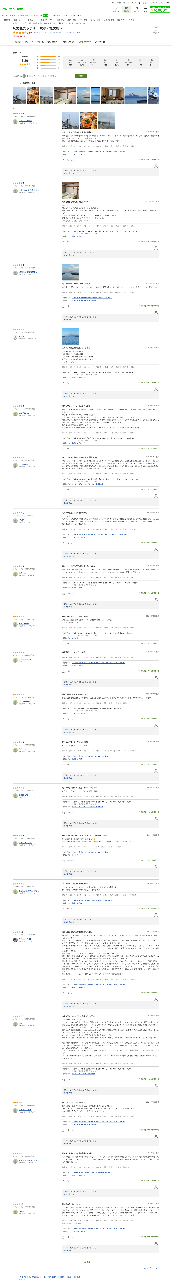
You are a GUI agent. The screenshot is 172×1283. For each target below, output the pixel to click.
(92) (85, 42)
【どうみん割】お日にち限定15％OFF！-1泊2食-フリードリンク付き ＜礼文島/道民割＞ (100, 535)
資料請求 (76, 1277)
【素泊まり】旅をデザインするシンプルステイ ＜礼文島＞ (90, 756)
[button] (19, 95)
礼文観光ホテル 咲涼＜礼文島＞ (37, 28)
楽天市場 (154, 3)
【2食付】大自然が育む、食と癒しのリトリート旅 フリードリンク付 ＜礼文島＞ (98, 151)
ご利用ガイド (121, 3)
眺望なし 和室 (77, 588)
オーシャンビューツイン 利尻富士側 (84, 301)
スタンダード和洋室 (78, 1231)
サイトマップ (132, 3)
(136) (53, 42)
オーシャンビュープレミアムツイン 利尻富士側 (87, 484)
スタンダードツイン (78, 154)
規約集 (68, 1277)
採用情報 (61, 1277)
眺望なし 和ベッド (78, 236)
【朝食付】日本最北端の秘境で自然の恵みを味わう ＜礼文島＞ (92, 298)
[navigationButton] (155, 95)
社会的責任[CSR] (49, 1277)
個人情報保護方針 (34, 1277)
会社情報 (23, 1277)
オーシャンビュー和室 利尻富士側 (83, 1074)
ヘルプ (112, 3)
